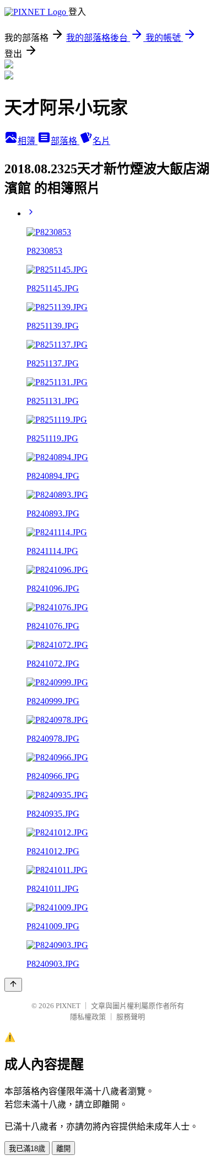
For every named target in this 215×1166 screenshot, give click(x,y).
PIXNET (68, 1006)
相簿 (27, 141)
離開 (63, 1148)
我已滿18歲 (27, 1148)
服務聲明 (130, 1017)
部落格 (65, 141)
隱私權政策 (88, 1017)
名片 (101, 141)
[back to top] (13, 985)
